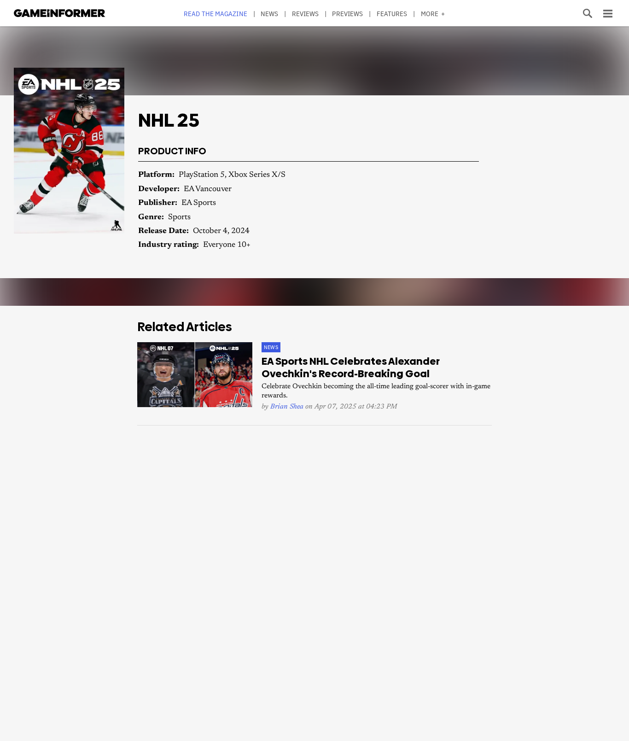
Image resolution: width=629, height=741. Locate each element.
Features (392, 13)
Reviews (305, 13)
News (269, 13)
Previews (347, 13)
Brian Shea (286, 406)
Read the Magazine (215, 13)
